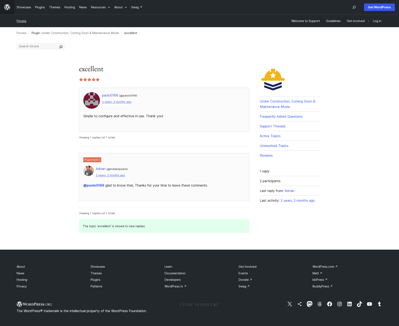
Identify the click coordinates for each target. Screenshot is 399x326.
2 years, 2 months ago (116, 101)
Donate (245, 279)
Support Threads (273, 126)
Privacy (22, 286)
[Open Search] (354, 7)
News (20, 273)
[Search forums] (61, 46)
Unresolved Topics (274, 146)
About (21, 266)
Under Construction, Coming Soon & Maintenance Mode (80, 33)
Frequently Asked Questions (281, 116)
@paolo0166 (93, 185)
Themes (96, 273)
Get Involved (247, 266)
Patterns (96, 286)
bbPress (320, 279)
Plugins (95, 279)
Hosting (22, 279)
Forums (21, 21)
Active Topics (270, 136)
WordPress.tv (176, 286)
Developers (173, 279)
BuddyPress (323, 286)
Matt (317, 273)
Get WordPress (379, 7)
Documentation (175, 273)
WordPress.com (325, 266)
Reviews (266, 155)
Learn (168, 266)
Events (243, 273)
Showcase (98, 266)
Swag (244, 286)
